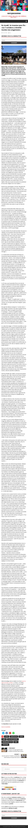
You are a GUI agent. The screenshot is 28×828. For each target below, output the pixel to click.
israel (15, 742)
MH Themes (22, 826)
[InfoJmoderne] (14, 10)
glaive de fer (14, 736)
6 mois (6, 736)
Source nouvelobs (5, 727)
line (10, 32)
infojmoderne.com (7, 742)
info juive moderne (13, 739)
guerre (21, 736)
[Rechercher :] (14, 769)
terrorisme (5, 744)
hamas (4, 739)
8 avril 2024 (5, 32)
